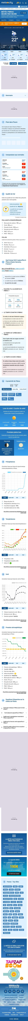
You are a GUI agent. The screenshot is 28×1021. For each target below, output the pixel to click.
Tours (5, 929)
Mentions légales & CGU (11, 997)
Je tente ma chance (14, 873)
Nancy (12, 911)
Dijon (15, 898)
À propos (21, 995)
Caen (21, 892)
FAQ (5, 1002)
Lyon (15, 905)
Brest (17, 892)
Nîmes (14, 914)
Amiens (15, 886)
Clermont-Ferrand (8, 898)
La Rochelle (6, 902)
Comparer (11, 20)
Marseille (6, 908)
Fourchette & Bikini (6, 1012)
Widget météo (22, 999)
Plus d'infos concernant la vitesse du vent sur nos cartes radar (15, 620)
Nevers (5, 914)
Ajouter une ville (24, 6)
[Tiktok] (18, 991)
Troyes (10, 929)
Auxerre (11, 889)
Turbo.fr (22, 1014)
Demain (24, 20)
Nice (10, 914)
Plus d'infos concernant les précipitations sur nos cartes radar (15, 512)
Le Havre (13, 902)
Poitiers (21, 917)
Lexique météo (11, 1002)
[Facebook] (6, 991)
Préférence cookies (14, 1004)
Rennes (10, 920)
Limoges (10, 905)
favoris (24, 13)
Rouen (15, 920)
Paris (5, 917)
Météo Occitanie (18, 8)
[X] (10, 991)
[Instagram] (22, 991)
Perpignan (14, 917)
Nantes (17, 911)
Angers (20, 886)
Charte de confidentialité (10, 995)
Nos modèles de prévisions (9, 999)
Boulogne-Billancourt (8, 892)
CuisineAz (7, 1014)
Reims (5, 920)
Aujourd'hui (3, 20)
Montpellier (17, 908)
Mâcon (20, 905)
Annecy (5, 889)
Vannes (21, 929)
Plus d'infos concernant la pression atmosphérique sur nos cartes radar (14, 692)
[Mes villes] (20, 3)
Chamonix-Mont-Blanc (14, 895)
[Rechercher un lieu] (23, 3)
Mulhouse (6, 911)
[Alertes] (17, 3)
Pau (9, 917)
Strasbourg (6, 926)
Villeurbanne (6, 933)
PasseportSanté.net (21, 1012)
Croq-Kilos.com (14, 1014)
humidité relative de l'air (12, 325)
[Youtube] (14, 991)
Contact (21, 997)
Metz (11, 908)
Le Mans (20, 902)
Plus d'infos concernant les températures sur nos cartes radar (15, 567)
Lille (5, 905)
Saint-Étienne (14, 923)
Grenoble (21, 898)
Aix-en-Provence (7, 886)
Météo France (11, 8)
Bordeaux (17, 889)
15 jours (18, 20)
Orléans (20, 914)
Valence (16, 929)
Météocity (3, 8)
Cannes (5, 895)
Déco (14, 1012)
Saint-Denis (6, 923)
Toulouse (19, 926)
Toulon (12, 926)
